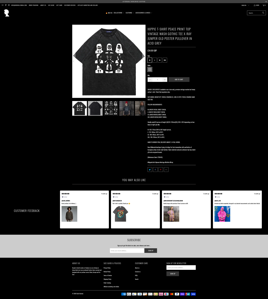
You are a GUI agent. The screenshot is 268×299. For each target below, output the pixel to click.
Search (136, 279)
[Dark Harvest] (6, 12)
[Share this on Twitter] (150, 169)
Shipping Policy (107, 279)
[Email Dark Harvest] (2, 5)
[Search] (263, 13)
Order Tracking (33, 5)
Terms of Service (108, 275)
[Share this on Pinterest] (160, 169)
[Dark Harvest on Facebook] (5, 5)
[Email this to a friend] (166, 169)
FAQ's (136, 275)
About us (43, 5)
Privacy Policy (107, 268)
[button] (119, 12)
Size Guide (51, 5)
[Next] (144, 61)
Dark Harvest (80, 294)
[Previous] (73, 61)
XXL (165, 60)
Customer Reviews (70, 5)
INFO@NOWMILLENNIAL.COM (19, 5)
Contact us (137, 272)
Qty (149, 75)
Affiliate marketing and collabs (88, 5)
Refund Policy (107, 272)
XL (159, 60)
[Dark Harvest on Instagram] (9, 5)
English (244, 5)
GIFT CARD (59, 5)
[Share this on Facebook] (155, 169)
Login (257, 5)
